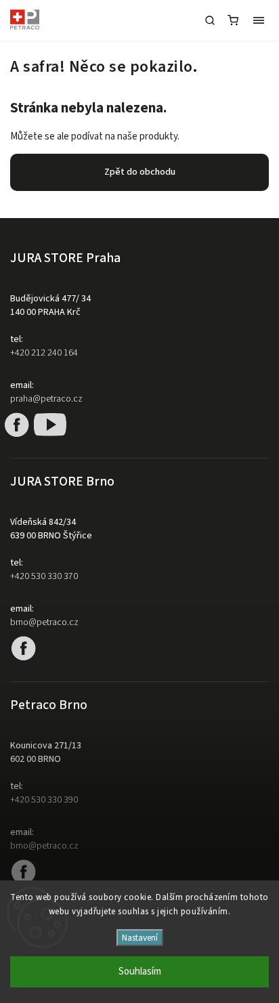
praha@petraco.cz (46, 399)
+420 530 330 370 (44, 576)
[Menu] (258, 20)
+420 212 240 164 (44, 353)
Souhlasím (140, 971)
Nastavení (140, 937)
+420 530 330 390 (44, 800)
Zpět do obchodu (139, 172)
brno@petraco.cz (44, 622)
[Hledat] (210, 20)
